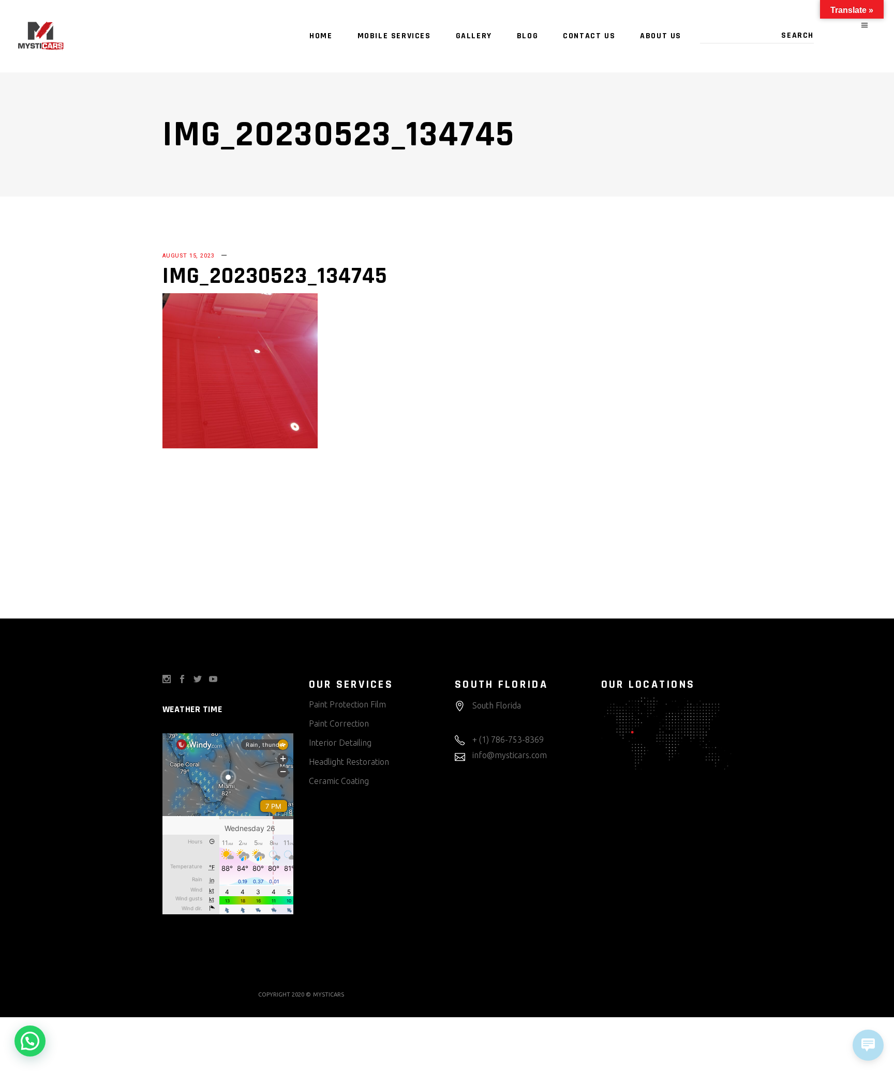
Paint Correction (339, 723)
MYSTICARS (328, 994)
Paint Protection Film (347, 704)
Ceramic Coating (339, 781)
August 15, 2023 (188, 255)
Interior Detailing (340, 742)
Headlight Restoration (349, 761)
